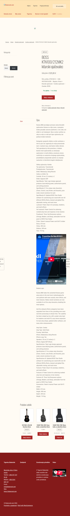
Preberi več (59, 437)
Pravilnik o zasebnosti (10, 505)
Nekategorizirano (35, 23)
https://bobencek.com (10, 491)
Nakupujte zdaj (35, 29)
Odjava (29, 5)
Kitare (11, 42)
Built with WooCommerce (25, 505)
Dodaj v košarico (48, 97)
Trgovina (35, 5)
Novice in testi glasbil (41, 14)
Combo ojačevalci (29, 42)
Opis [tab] (21, 121)
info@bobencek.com (10, 487)
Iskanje (6, 65)
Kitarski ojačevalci (19, 42)
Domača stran (8, 14)
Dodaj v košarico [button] (27, 437)
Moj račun (18, 14)
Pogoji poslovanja (44, 5)
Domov (7, 42)
